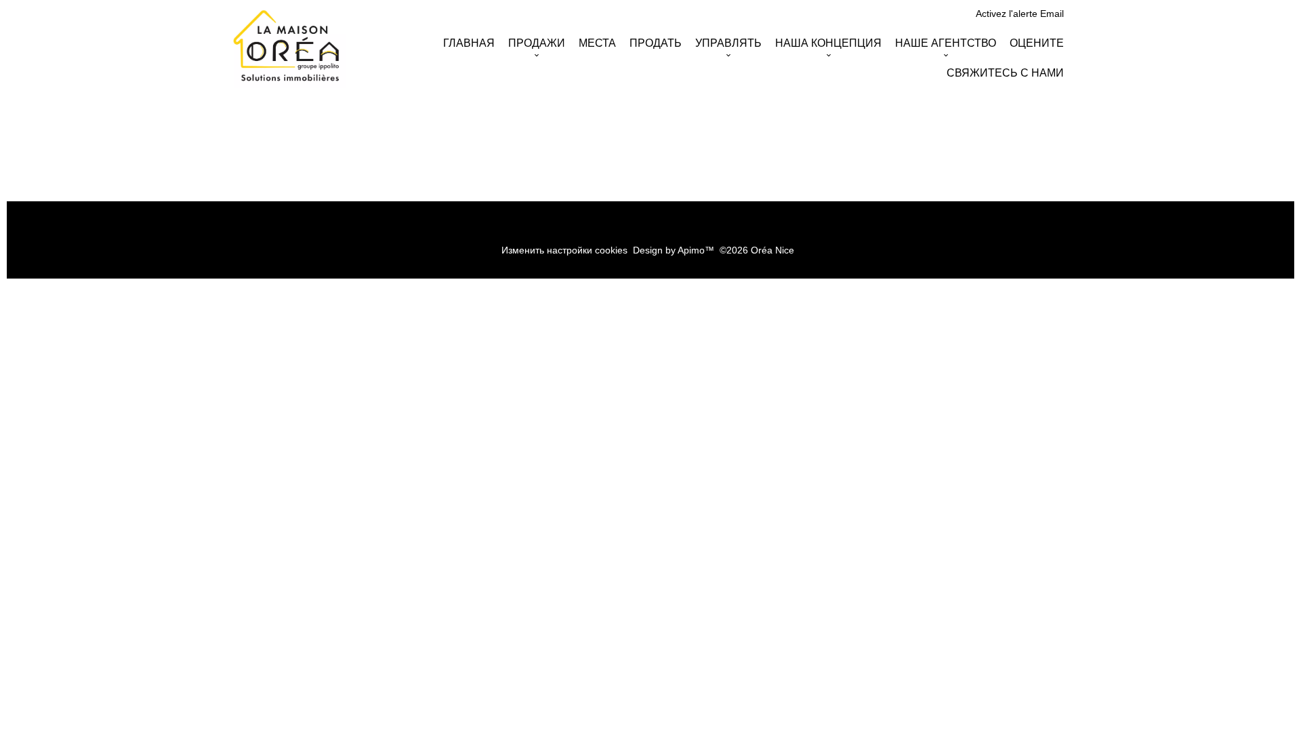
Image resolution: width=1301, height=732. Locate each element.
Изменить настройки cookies (564, 250)
